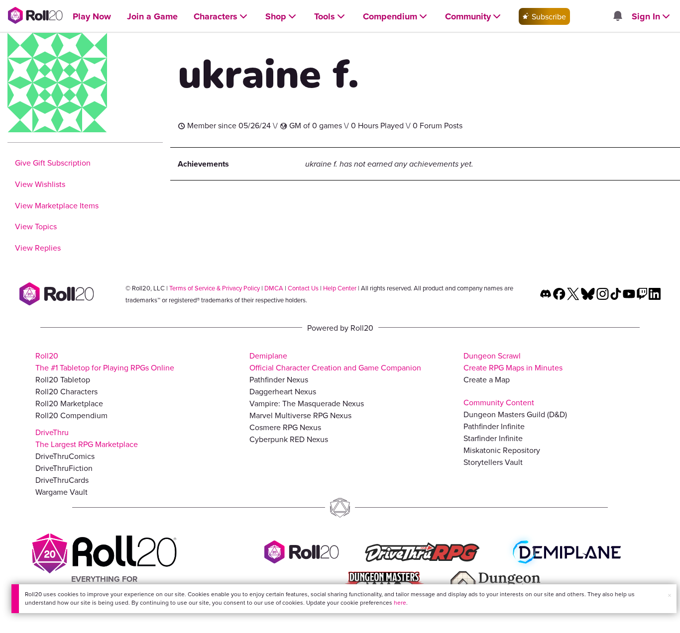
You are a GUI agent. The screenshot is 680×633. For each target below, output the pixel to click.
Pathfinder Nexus (278, 379)
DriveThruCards (62, 479)
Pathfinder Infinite (494, 426)
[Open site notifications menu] (617, 16)
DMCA (273, 287)
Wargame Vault (61, 491)
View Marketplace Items (57, 205)
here (400, 602)
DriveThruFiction (64, 467)
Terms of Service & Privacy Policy (214, 287)
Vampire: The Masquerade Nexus (306, 403)
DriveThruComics (65, 456)
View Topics (36, 226)
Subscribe (548, 16)
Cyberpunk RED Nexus (288, 439)
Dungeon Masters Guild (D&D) (515, 414)
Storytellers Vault (493, 461)
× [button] (670, 595)
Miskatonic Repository (501, 450)
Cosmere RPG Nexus (285, 427)
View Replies (38, 247)
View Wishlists (40, 184)
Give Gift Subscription (53, 162)
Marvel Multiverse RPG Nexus (300, 415)
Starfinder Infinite (493, 438)
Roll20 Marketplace (69, 403)
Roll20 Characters (66, 391)
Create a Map (486, 379)
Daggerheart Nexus (282, 391)
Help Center (339, 287)
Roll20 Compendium (71, 415)
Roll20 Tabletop (62, 379)
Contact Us (303, 287)
